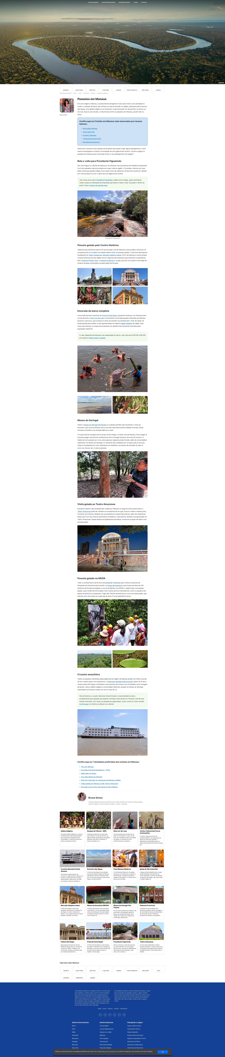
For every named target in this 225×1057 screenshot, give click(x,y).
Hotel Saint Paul (89, 132)
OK (163, 1052)
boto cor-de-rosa (97, 318)
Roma (74, 1026)
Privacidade (123, 1008)
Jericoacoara (104, 1041)
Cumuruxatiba (104, 1026)
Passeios (118, 90)
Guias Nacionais (93, 2)
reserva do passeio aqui (98, 185)
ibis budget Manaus (90, 128)
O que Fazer (105, 90)
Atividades (66, 977)
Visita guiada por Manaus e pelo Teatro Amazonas (99, 784)
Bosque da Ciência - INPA (96, 831)
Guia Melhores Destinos (76, 2)
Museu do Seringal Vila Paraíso (95, 425)
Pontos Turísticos (132, 90)
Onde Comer (145, 90)
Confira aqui (83, 704)
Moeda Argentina (132, 1032)
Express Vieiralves (89, 135)
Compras (92, 977)
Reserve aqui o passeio (97, 338)
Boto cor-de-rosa (120, 831)
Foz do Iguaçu (104, 1038)
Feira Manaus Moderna (122, 869)
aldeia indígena (126, 323)
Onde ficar (92, 90)
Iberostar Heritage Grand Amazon (120, 682)
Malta (73, 1032)
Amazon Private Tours (90, 260)
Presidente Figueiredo (104, 180)
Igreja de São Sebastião (149, 869)
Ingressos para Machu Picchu (136, 1038)
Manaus (221, 83)
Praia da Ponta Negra (95, 942)
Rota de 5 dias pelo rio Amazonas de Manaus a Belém (101, 780)
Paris (73, 1029)
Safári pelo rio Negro (88, 773)
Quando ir (66, 90)
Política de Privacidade (108, 1051)
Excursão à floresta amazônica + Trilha (95, 770)
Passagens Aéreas (124, 2)
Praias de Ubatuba (105, 1048)
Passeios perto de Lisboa (135, 1035)
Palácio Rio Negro (67, 942)
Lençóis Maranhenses (106, 1029)
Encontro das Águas (109, 315)
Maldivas (102, 1035)
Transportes (79, 977)
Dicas (158, 970)
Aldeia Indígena (67, 831)
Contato (144, 2)
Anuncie (110, 1008)
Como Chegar (79, 90)
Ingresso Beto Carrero (134, 1026)
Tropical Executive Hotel (92, 139)
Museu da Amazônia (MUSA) (98, 905)
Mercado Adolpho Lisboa (112, 255)
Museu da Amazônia (114, 585)
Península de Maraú (106, 1045)
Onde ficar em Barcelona (135, 1045)
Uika (118, 260)
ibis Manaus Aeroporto (91, 142)
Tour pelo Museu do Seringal (91, 777)
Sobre (99, 1008)
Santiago (75, 1041)
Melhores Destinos (132, 986)
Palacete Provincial (147, 905)
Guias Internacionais (108, 2)
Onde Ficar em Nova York (135, 1048)
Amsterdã (75, 1035)
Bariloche (75, 1045)
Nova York (75, 1048)
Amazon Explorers (107, 260)
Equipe (104, 1008)
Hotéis (136, 2)
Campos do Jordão (105, 1032)
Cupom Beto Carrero (133, 1029)
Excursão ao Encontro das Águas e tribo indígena (99, 787)
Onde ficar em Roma (133, 1041)
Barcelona (75, 1038)
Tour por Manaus (87, 767)
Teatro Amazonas (95, 255)
